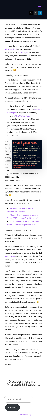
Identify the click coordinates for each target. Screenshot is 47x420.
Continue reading (24, 415)
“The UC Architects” (23, 116)
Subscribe (12, 407)
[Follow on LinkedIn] (40, 13)
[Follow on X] (31, 13)
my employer (10, 256)
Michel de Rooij (11, 49)
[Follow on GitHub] (35, 13)
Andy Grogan (23, 52)
